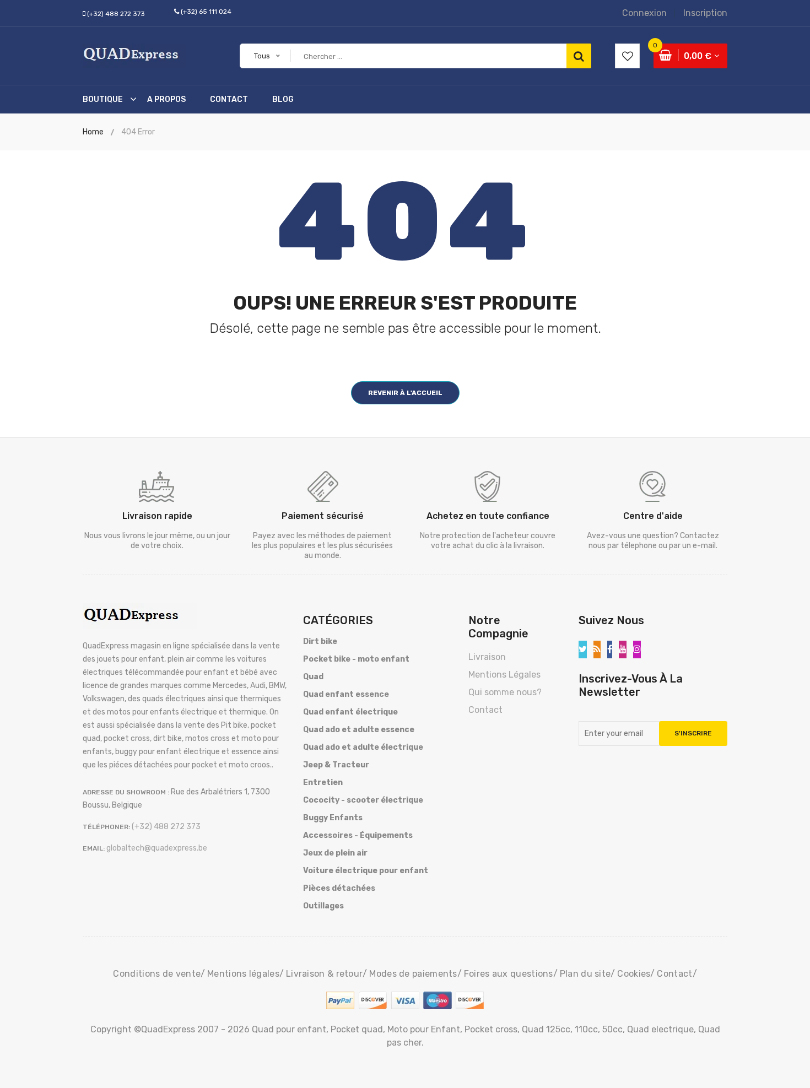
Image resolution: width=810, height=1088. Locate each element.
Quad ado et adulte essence (358, 729)
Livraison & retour (324, 973)
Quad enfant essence (346, 694)
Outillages (323, 906)
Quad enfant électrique (350, 712)
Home (93, 132)
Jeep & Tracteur (336, 765)
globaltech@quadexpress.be (156, 848)
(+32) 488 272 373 (116, 14)
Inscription (705, 13)
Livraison (487, 657)
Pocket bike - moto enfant (356, 659)
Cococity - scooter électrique (363, 800)
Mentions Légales (504, 674)
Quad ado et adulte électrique (363, 747)
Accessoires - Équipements (358, 835)
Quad (313, 676)
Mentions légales (243, 973)
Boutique (103, 99)
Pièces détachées (339, 888)
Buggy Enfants (333, 817)
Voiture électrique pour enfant (365, 870)
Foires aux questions (508, 973)
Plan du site (585, 973)
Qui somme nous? (505, 692)
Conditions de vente (157, 973)
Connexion (644, 13)
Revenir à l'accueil (405, 393)
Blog (283, 99)
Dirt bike (320, 641)
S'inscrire (693, 733)
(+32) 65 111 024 (206, 11)
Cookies (633, 973)
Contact (229, 99)
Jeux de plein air (335, 853)
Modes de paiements (413, 973)
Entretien (323, 782)
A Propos (166, 99)
